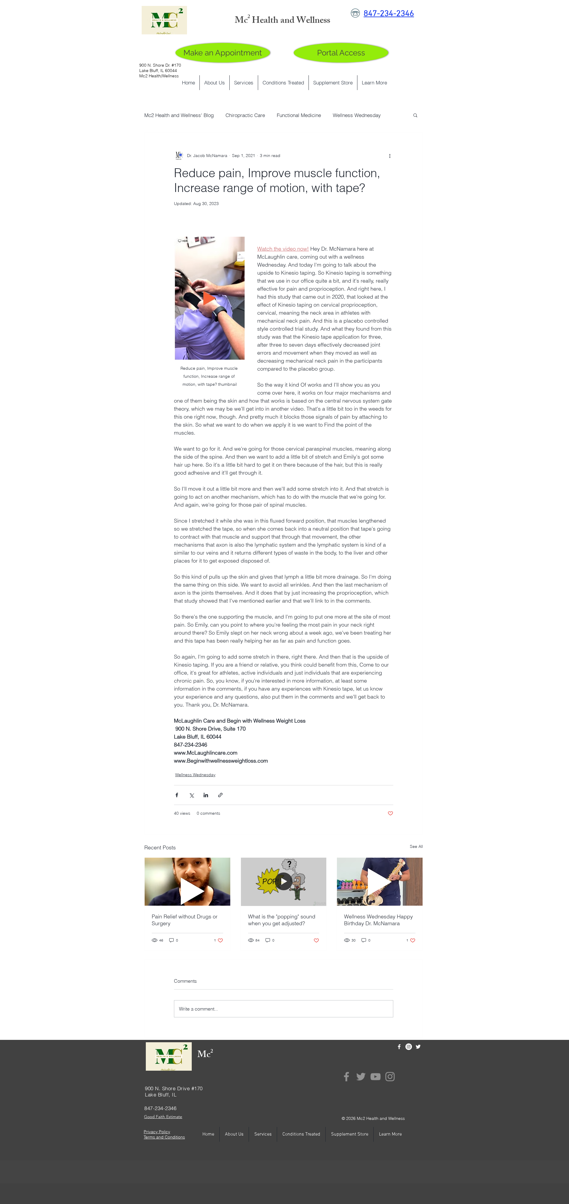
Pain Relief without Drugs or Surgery (185, 920)
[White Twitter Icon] (418, 1046)
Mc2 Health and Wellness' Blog (179, 115)
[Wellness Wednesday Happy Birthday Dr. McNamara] (380, 882)
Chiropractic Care (245, 115)
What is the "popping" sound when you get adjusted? (281, 920)
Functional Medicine (299, 115)
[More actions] (389, 155)
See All (416, 846)
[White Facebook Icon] (399, 1046)
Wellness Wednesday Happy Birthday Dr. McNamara (378, 920)
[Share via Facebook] (177, 795)
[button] (415, 115)
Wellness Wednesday (357, 115)
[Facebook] (346, 1076)
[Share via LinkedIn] (206, 795)
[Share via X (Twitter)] (191, 795)
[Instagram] (408, 1046)
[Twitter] (361, 1076)
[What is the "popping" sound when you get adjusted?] (284, 882)
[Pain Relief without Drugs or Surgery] (187, 882)
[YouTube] (375, 1076)
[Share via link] (220, 795)
